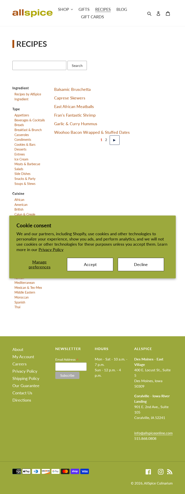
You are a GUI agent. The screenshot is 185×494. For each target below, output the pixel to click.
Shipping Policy (25, 378)
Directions (21, 400)
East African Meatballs (74, 106)
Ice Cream (21, 159)
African (19, 200)
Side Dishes (22, 174)
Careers (19, 363)
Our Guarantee (25, 385)
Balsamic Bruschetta (72, 89)
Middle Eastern (24, 292)
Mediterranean (24, 283)
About (17, 349)
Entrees (19, 154)
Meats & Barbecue (27, 164)
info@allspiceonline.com (153, 433)
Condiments (22, 139)
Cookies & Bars (24, 144)
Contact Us (22, 392)
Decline (141, 264)
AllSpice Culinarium (158, 483)
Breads (19, 125)
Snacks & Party (24, 179)
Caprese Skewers (69, 97)
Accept (90, 264)
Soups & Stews (24, 184)
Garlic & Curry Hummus (75, 123)
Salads (18, 169)
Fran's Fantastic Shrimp (75, 115)
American (21, 205)
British (18, 209)
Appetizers (21, 115)
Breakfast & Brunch (28, 130)
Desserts (20, 149)
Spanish (19, 302)
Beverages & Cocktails (29, 120)
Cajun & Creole (24, 214)
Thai (17, 307)
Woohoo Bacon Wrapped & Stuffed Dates (92, 132)
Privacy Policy (51, 249)
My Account (23, 356)
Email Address (66, 360)
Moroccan (21, 297)
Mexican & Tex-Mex (28, 287)
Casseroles (21, 135)
